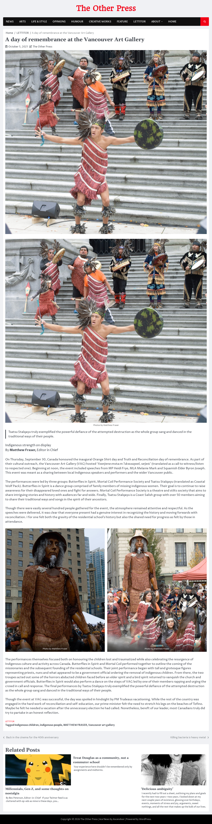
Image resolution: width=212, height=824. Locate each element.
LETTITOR (139, 21)
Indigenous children (27, 725)
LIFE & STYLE (39, 21)
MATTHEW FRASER (75, 725)
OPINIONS (59, 21)
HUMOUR (77, 21)
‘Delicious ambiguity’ (157, 789)
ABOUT (155, 21)
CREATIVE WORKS (100, 21)
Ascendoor (118, 819)
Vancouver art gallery (101, 725)
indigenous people (51, 725)
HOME (172, 21)
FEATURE (122, 21)
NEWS (10, 21)
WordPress (145, 819)
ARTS (22, 21)
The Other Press (106, 8)
